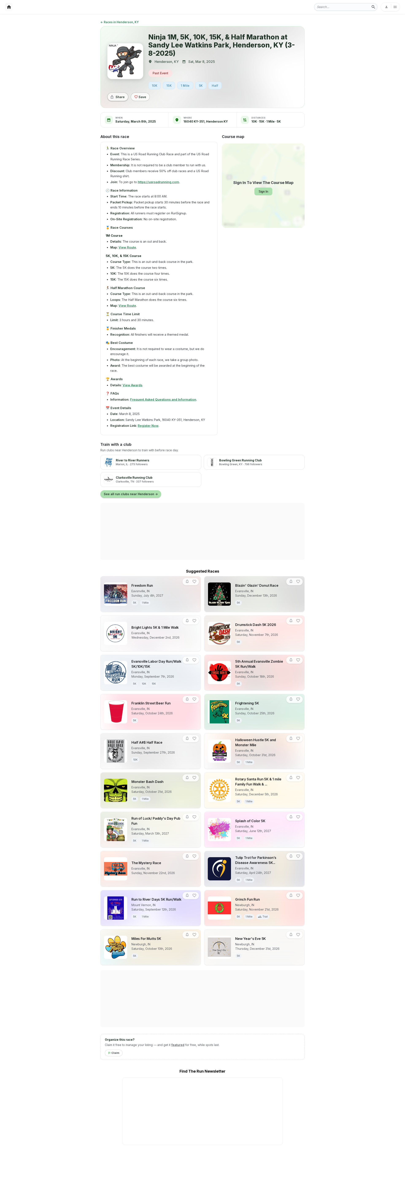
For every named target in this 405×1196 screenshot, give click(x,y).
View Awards (132, 385)
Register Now (148, 425)
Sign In (263, 191)
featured (177, 1045)
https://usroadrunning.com (158, 182)
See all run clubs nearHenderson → (131, 494)
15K (168, 85)
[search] (373, 7)
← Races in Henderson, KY (119, 22)
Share (120, 97)
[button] (187, 581)
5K (201, 85)
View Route (127, 247)
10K (154, 85)
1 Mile (185, 85)
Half (215, 85)
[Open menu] (390, 7)
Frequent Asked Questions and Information (163, 399)
